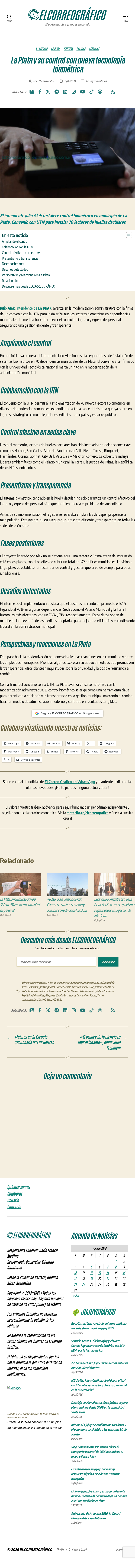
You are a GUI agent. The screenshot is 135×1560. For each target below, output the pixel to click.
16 (124, 1272)
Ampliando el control (15, 241)
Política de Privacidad (71, 1549)
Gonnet (59, 987)
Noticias (68, 48)
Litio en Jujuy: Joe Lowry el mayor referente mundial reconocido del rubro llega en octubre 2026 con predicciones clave (99, 1496)
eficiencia (33, 987)
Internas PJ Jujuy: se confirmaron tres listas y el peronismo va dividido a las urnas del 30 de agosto (99, 1429)
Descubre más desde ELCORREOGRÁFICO (28, 286)
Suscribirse (108, 962)
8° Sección (42, 48)
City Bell (99, 982)
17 (75, 1278)
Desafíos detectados (15, 269)
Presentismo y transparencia (20, 258)
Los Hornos (55, 991)
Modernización (87, 991)
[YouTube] (82, 92)
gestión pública (47, 987)
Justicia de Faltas (102, 987)
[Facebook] (39, 92)
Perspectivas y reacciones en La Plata (26, 275)
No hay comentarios (96, 81)
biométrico (88, 982)
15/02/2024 (70, 81)
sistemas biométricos (78, 995)
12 (91, 1272)
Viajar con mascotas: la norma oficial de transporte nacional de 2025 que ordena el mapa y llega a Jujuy (97, 1451)
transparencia (28, 999)
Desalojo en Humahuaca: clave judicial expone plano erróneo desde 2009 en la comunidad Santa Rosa (99, 1407)
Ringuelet (50, 995)
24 (75, 1284)
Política (80, 48)
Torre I (100, 995)
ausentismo (76, 982)
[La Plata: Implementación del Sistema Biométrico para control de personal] (20, 884)
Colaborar (14, 1194)
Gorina (67, 987)
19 (91, 1278)
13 (99, 1272)
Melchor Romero (70, 991)
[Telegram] (56, 92)
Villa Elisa (46, 999)
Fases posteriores (13, 264)
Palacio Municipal (105, 991)
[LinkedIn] (65, 92)
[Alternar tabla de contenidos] (127, 235)
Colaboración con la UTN (17, 247)
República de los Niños (32, 995)
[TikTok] (91, 92)
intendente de (34, 308)
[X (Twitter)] (48, 92)
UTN (38, 999)
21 (107, 1278)
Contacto (14, 1207)
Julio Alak (88, 987)
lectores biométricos (38, 991)
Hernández (77, 987)
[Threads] (100, 92)
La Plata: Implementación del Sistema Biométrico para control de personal (20, 905)
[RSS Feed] (113, 92)
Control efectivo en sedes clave (21, 252)
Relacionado (10, 280)
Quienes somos (18, 1187)
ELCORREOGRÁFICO (36, 1549)
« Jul (75, 1296)
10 (75, 1272)
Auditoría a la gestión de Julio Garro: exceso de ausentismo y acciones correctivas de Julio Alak (66, 905)
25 (83, 1284)
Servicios (94, 48)
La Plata (55, 48)
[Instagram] (74, 92)
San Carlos (61, 995)
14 (107, 1272)
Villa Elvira (57, 999)
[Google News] (32, 92)
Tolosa (92, 995)
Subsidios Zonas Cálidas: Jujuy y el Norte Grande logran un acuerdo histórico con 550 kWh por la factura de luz (97, 1345)
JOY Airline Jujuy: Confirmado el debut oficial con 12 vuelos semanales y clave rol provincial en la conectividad (98, 1385)
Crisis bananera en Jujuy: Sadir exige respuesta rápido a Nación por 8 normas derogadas (95, 1473)
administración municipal (34, 982)
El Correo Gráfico (45, 81)
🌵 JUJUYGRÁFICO (93, 1311)
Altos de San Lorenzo (58, 982)
